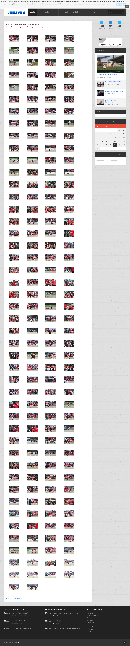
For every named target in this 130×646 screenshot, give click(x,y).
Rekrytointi (90, 620)
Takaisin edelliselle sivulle (14, 598)
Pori (53, 12)
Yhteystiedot (91, 622)
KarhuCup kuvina (59, 621)
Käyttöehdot (90, 613)
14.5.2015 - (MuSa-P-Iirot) (20, 621)
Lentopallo (16, 631)
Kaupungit (64, 12)
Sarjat (47, 12)
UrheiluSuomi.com (80, 12)
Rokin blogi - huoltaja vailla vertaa (65, 613)
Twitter (89, 631)
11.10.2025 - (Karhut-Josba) (114, 91)
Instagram (90, 629)
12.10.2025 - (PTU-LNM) (113, 82)
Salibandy (110, 84)
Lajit (40, 12)
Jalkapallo (102, 77)
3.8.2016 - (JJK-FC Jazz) (20, 613)
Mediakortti (90, 618)
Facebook (90, 627)
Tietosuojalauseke (92, 615)
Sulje (127, 6)
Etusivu (33, 12)
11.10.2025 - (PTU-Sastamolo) (111, 101)
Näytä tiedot (62, 4)
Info (94, 12)
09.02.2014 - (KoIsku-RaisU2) (21, 628)
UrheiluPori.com (15, 642)
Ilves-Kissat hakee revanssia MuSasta (66, 628)
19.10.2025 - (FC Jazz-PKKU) (107, 75)
